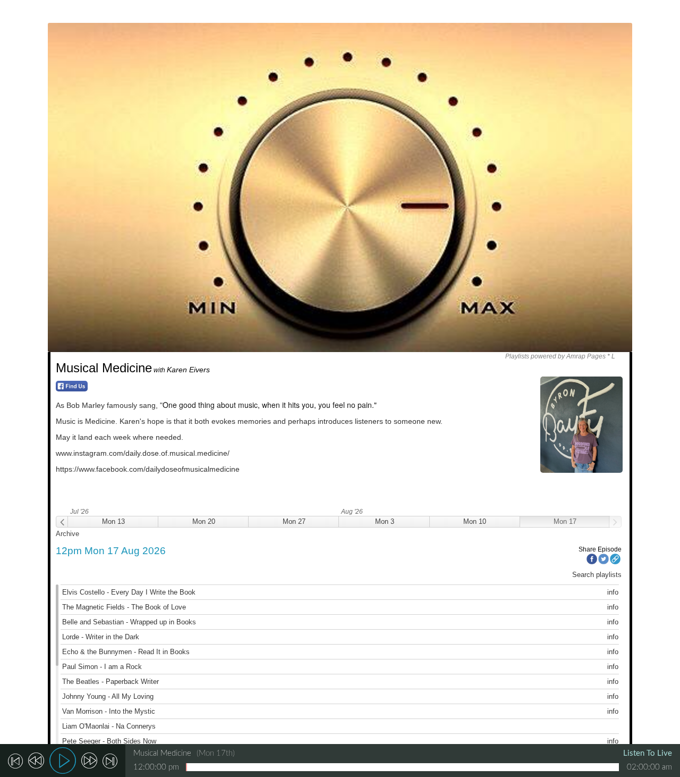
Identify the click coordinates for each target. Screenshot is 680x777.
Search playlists (597, 575)
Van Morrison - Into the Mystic (108, 711)
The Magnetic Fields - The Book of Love (124, 607)
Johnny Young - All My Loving (108, 696)
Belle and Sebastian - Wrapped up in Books (129, 622)
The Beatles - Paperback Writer (110, 682)
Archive (67, 534)
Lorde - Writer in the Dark (100, 637)
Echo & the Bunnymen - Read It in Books (126, 652)
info (612, 592)
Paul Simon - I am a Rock (102, 667)
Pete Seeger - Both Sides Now (109, 741)
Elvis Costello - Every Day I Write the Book (129, 592)
